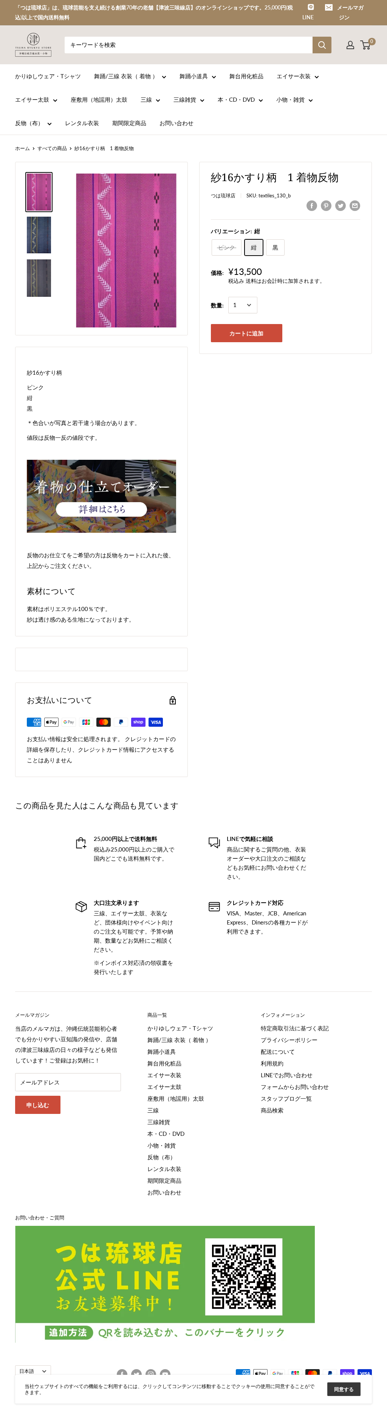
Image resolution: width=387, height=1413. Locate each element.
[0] (365, 45)
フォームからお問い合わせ (295, 1086)
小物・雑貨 (290, 99)
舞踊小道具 (194, 76)
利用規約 (272, 1063)
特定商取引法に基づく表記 (295, 1028)
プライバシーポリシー (289, 1039)
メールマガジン (350, 12)
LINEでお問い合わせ (287, 1075)
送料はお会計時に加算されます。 (285, 281)
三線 (146, 99)
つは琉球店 (223, 195)
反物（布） (29, 122)
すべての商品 (52, 148)
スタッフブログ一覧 (286, 1098)
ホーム (22, 148)
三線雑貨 (184, 99)
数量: (217, 305)
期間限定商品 (129, 122)
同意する (344, 1389)
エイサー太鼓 (32, 99)
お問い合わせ (176, 122)
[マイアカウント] (350, 45)
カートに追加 (246, 333)
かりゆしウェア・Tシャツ (48, 76)
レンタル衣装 (82, 122)
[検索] (322, 45)
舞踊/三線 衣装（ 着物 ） (126, 76)
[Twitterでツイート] (340, 205)
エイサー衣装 (294, 76)
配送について (278, 1051)
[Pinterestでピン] (326, 205)
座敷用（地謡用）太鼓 (99, 99)
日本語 (26, 1371)
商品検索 (272, 1110)
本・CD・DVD (236, 99)
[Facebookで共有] (312, 205)
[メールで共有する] (355, 205)
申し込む (37, 1104)
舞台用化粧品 (246, 76)
